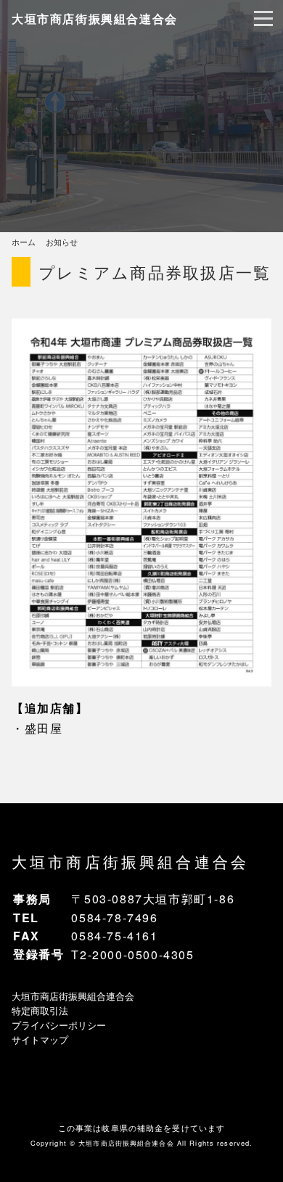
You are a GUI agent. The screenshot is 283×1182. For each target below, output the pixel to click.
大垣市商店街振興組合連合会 (95, 18)
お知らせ (62, 241)
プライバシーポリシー (59, 1025)
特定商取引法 (40, 1010)
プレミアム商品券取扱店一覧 (154, 271)
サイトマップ (40, 1039)
